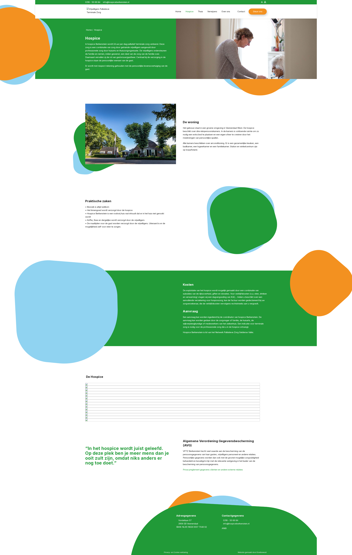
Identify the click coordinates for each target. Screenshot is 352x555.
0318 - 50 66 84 (230, 520)
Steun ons (257, 11)
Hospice (189, 11)
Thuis (200, 11)
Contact (241, 11)
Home (178, 11)
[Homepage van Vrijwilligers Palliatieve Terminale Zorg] (103, 12)
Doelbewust (262, 552)
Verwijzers (212, 11)
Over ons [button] (226, 11)
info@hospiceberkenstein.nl (236, 523)
